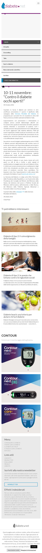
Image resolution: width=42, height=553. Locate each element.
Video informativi (11, 80)
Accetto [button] (34, 546)
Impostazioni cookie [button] (13, 550)
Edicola (7, 450)
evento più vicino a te (28, 174)
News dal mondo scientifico (11, 70)
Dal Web (6, 75)
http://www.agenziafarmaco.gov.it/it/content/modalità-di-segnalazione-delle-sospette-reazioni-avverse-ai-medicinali (20, 505)
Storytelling (7, 52)
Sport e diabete (8, 64)
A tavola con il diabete (13, 448)
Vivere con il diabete (12, 445)
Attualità (6, 47)
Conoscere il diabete (12, 443)
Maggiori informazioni (28, 550)
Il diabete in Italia (11, 446)
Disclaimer (8, 462)
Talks (5, 58)
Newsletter (8, 460)
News (6, 42)
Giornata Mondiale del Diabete (25, 114)
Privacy (7, 464)
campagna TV (20, 192)
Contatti (7, 458)
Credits (7, 466)
